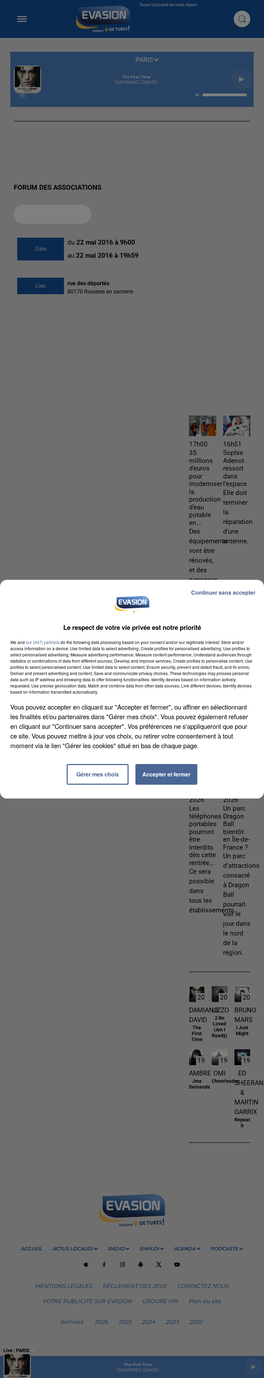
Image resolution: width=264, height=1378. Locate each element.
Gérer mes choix (97, 774)
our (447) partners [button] (42, 642)
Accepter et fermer (166, 774)
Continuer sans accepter (223, 592)
